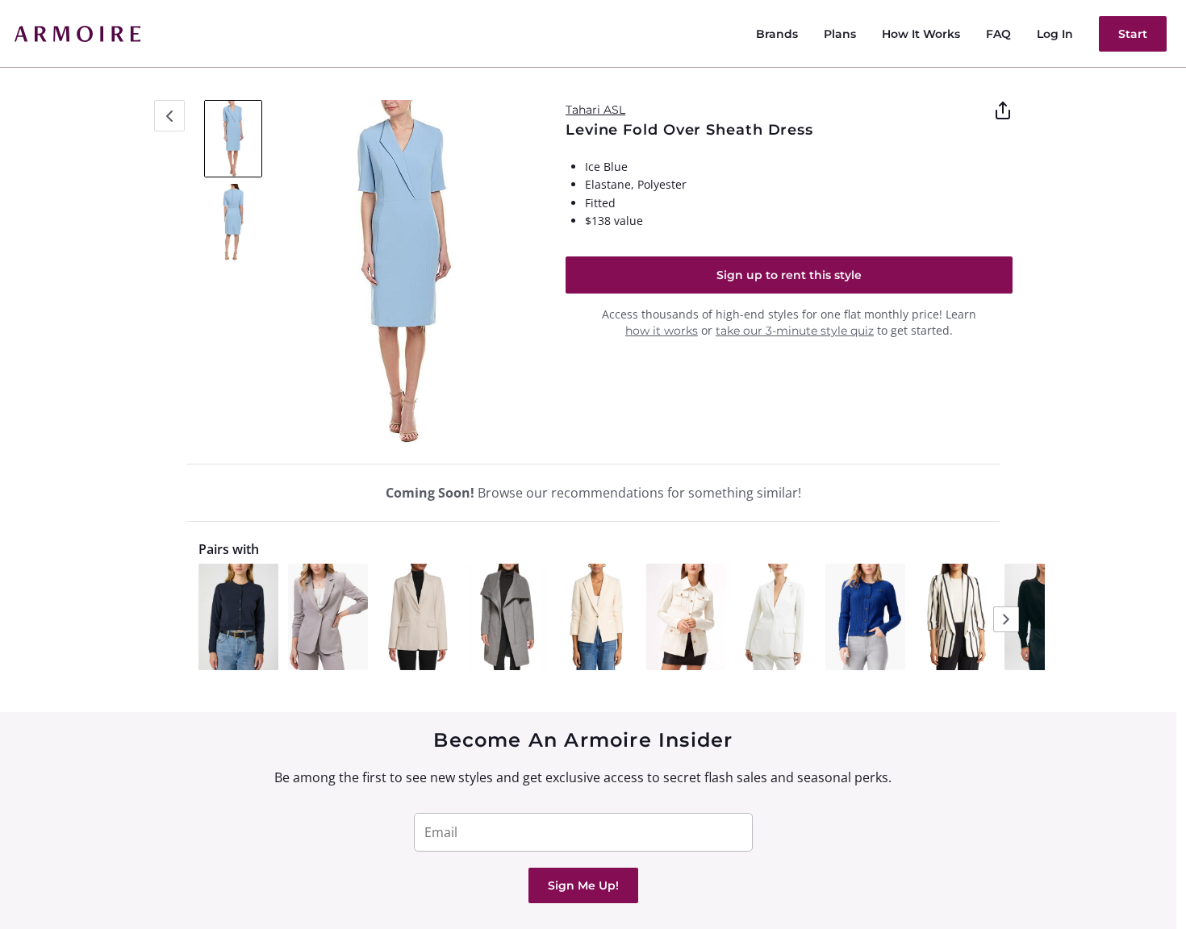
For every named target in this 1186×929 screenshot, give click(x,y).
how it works (661, 330)
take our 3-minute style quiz (795, 330)
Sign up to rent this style (789, 275)
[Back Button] (169, 115)
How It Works (921, 34)
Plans (840, 34)
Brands (777, 34)
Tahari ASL (595, 109)
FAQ (998, 34)
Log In (1055, 34)
